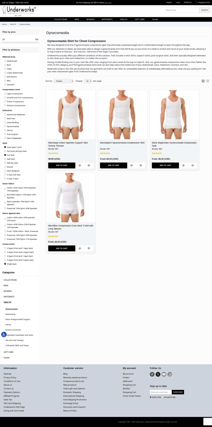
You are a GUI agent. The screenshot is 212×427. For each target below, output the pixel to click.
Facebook (152, 374)
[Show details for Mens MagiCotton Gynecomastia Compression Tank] (174, 114)
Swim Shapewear (14, 138)
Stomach (10, 84)
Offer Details (108, 3)
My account (128, 374)
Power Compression (15, 101)
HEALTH (7, 302)
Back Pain (11, 118)
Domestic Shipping (72, 392)
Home (4, 24)
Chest (9, 69)
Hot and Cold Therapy (14, 340)
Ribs (8, 80)
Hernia (10, 130)
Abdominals (12, 61)
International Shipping (73, 396)
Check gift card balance (74, 388)
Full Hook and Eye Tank (16, 151)
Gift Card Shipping (12, 403)
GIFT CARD (8, 352)
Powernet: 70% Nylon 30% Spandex (22, 208)
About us (8, 385)
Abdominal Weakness (16, 114)
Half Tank (11, 159)
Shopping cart (129, 385)
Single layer (12, 264)
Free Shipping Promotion (75, 399)
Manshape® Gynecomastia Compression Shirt (122, 143)
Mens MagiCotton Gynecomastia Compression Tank (174, 144)
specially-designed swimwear (192, 55)
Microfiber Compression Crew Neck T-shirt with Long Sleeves (70, 227)
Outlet (7, 357)
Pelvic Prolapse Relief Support (18, 319)
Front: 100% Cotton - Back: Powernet (22, 231)
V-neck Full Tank (13, 174)
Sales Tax (8, 399)
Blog (65, 374)
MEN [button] (77, 19)
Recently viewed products (75, 377)
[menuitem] (60, 19)
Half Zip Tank (12, 163)
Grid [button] (203, 81)
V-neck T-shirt (12, 178)
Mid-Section (12, 76)
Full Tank (10, 155)
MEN (6, 285)
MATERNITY (9, 296)
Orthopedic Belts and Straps (17, 345)
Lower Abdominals (15, 72)
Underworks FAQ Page (14, 407)
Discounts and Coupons (74, 407)
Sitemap (7, 374)
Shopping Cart (129, 392)
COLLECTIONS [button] (60, 19)
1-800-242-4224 (21, 2)
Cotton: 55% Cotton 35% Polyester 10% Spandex (21, 189)
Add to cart (61, 165)
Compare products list (73, 381)
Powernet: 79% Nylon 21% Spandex (22, 239)
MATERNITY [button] (107, 19)
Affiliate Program (12, 396)
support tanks (143, 55)
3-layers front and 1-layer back (20, 256)
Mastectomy (10, 314)
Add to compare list (79, 165)
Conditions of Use (12, 381)
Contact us (9, 388)
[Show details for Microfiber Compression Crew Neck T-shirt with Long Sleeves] (70, 197)
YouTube (164, 374)
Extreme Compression (16, 105)
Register (169, 2)
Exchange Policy (70, 403)
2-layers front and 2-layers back (20, 252)
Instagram (169, 374)
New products (69, 385)
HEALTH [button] (123, 19)
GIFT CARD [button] (140, 19)
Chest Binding (13, 122)
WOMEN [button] (90, 19)
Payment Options (12, 392)
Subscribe (156, 397)
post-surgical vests (160, 55)
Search (204, 10)
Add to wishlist (88, 165)
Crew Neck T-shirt (14, 147)
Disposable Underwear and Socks (19, 335)
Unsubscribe (169, 397)
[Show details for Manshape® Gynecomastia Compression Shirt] (122, 114)
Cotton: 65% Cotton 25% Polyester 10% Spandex (21, 225)
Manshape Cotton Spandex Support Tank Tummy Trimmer (68, 144)
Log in (178, 2)
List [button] (207, 81)
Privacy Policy (10, 377)
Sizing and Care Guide (14, 410)
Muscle (10, 167)
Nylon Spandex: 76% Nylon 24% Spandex (20, 203)
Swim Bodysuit (13, 171)
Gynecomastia (13, 126)
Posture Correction (13, 330)
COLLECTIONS (10, 280)
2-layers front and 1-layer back (20, 248)
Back (9, 65)
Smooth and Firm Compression (20, 97)
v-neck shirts (130, 55)
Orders (126, 377)
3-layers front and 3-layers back (20, 260)
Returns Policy (70, 410)
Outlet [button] (155, 19)
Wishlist (126, 388)
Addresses (127, 381)
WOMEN (8, 291)
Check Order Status (132, 396)
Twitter (158, 374)
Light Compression (15, 93)
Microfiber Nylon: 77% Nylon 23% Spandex (21, 196)
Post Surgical (12, 134)
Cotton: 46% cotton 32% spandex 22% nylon (21, 219)
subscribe (178, 392)
